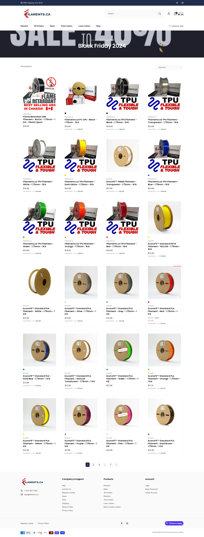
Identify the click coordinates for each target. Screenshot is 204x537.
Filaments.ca (161, 532)
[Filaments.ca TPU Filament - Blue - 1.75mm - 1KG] (164, 167)
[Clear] (148, 113)
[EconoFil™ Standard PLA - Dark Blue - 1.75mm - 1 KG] (39, 362)
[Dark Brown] (148, 434)
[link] (32, 3)
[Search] (159, 13)
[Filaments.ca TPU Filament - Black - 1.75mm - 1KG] (122, 105)
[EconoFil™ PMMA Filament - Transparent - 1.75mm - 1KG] (122, 167)
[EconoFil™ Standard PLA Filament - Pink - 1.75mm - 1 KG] (122, 427)
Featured (162, 67)
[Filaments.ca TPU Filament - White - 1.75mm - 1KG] (39, 167)
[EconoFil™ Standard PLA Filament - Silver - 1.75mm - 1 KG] (81, 294)
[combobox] (134, 14)
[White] (23, 175)
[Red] (107, 237)
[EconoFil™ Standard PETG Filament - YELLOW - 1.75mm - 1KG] (164, 229)
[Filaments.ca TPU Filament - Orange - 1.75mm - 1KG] (81, 229)
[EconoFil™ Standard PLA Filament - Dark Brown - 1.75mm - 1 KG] (164, 427)
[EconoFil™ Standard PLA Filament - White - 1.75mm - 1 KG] (39, 294)
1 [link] (87, 464)
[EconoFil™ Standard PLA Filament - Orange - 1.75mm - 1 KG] (164, 362)
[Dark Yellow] (65, 175)
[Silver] (65, 302)
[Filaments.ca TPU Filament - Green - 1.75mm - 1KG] (39, 229)
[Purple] (65, 434)
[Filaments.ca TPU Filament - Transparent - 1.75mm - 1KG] (164, 105)
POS (166, 532)
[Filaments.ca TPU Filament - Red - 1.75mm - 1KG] (122, 229)
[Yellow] (148, 237)
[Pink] (107, 434)
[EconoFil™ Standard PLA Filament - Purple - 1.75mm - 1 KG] (81, 427)
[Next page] (117, 465)
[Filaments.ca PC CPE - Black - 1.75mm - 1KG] (81, 105)
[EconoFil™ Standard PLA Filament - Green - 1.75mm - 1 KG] (122, 362)
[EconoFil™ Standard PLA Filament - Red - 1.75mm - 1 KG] (164, 294)
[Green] (23, 237)
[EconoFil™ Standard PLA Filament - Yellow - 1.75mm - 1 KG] (39, 427)
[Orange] (65, 237)
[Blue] (148, 175)
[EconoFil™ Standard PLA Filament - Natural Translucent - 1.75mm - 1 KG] (81, 362)
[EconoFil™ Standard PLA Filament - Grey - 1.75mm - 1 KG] (122, 294)
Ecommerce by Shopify (176, 532)
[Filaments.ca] (32, 485)
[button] (178, 13)
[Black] (65, 113)
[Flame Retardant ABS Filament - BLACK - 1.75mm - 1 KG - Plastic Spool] (39, 105)
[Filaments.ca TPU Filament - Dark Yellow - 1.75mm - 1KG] (81, 167)
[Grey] (107, 302)
